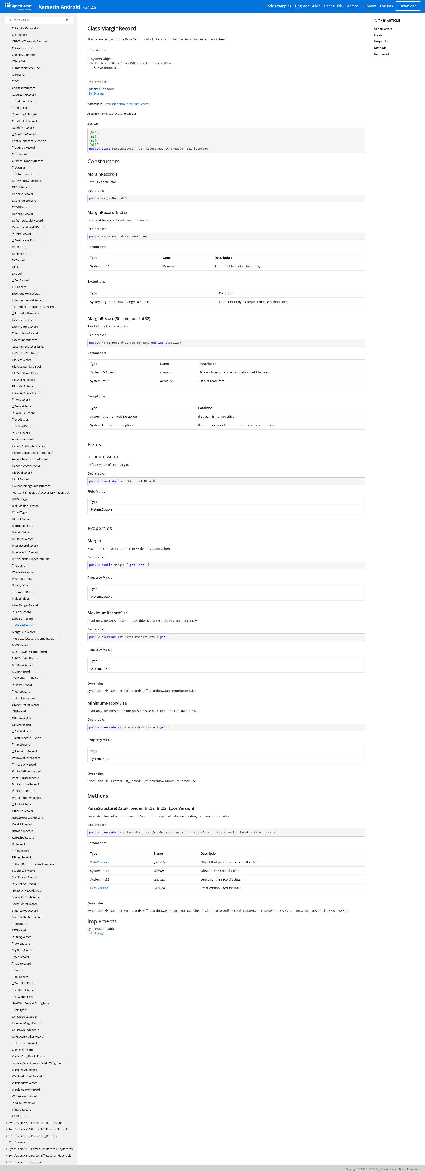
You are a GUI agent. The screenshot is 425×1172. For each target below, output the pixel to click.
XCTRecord (19, 1116)
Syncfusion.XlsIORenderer (26, 1162)
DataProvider (23, 174)
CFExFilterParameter (25, 28)
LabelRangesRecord (25, 605)
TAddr (18, 970)
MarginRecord (23, 625)
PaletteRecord (23, 731)
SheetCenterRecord (25, 904)
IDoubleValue (21, 519)
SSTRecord (19, 930)
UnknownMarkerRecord (28, 1036)
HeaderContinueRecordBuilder (32, 453)
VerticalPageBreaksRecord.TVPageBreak (38, 1063)
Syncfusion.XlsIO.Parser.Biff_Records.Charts (37, 1123)
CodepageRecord (25, 101)
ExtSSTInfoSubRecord (26, 353)
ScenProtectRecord (24, 877)
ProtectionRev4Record (27, 798)
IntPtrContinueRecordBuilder (31, 559)
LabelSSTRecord (22, 618)
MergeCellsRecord (24, 632)
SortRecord (21, 924)
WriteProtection (25, 1103)
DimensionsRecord (26, 240)
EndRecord (21, 280)
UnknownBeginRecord (26, 1023)
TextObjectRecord (24, 990)
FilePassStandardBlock (27, 366)
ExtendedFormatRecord (28, 300)
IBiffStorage (19, 499)
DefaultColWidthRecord (27, 220)
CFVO (15, 81)
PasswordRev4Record (26, 758)
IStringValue (20, 585)
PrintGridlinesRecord (25, 778)
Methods (380, 48)
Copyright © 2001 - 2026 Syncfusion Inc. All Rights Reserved (381, 1169)
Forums (386, 6)
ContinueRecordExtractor (29, 141)
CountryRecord (24, 147)
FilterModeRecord (24, 386)
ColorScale (21, 108)
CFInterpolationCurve (26, 68)
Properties (381, 41)
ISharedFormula (22, 579)
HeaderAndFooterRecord (28, 446)
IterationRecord (24, 592)
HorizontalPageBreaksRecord (31, 486)
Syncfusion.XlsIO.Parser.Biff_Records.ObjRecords (41, 1149)
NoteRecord (22, 691)
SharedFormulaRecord (27, 897)
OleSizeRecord (21, 725)
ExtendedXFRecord (24, 320)
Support (369, 6)
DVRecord (18, 260)
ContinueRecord (25, 134)
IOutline (19, 565)
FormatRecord (24, 406)
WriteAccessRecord (24, 1096)
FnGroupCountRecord (26, 393)
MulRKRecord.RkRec (25, 678)
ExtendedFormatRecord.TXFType (34, 307)
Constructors (383, 29)
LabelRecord (22, 612)
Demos (353, 6)
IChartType (19, 512)
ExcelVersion (99, 888)
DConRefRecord (22, 214)
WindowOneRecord (25, 1070)
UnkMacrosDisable (24, 1017)
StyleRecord (22, 944)
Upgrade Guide (307, 6)
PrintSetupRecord (23, 791)
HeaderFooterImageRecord (30, 459)
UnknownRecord (25, 1043)
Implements (382, 54)
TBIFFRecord (20, 977)
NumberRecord (24, 698)
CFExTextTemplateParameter (31, 41)
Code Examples (278, 6)
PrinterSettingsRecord (26, 771)
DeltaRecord (22, 234)
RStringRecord (21, 857)
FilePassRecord (22, 360)
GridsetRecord (23, 426)
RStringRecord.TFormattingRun (33, 864)
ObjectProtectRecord (26, 705)
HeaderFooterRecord (26, 466)
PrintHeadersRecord (25, 784)
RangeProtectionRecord (27, 818)
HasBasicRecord (22, 439)
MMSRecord (20, 645)
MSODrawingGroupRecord (29, 652)
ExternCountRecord (25, 327)
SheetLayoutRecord (25, 910)
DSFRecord (19, 247)
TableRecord (22, 963)
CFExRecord (20, 35)
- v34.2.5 (88, 7)
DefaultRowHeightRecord (28, 227)
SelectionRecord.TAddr (27, 890)
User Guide (333, 6)
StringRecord (23, 937)
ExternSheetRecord (24, 340)
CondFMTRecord (23, 128)
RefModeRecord (22, 831)
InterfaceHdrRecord (25, 552)
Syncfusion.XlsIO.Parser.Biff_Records (127, 104)
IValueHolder (20, 599)
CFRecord (18, 75)
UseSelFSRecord (22, 1050)
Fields (378, 35)
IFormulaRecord (22, 526)
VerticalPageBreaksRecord (29, 1056)
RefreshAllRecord (23, 837)
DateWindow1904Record (28, 181)
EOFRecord (19, 287)
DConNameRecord (24, 201)
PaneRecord (22, 745)
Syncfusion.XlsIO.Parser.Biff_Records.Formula (38, 1129)
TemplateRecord (25, 983)
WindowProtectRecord (27, 1076)
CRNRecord (19, 154)
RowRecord (22, 851)
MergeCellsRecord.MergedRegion (34, 638)
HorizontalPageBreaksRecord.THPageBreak (41, 492)
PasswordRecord (25, 751)
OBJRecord (19, 711)
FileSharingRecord (24, 380)
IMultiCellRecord (23, 539)
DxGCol (17, 274)
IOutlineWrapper (23, 572)
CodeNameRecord (24, 94)
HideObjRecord (22, 473)
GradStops (21, 419)
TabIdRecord (20, 957)
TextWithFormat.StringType (30, 1003)
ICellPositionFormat (25, 506)
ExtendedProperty (26, 313)
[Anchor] (85, 161)
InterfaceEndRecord (25, 546)
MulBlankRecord (23, 665)
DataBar (19, 167)
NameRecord (23, 685)
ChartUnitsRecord (23, 88)
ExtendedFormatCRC (26, 293)
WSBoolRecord (21, 1109)
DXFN (15, 267)
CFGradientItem (22, 48)
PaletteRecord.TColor (26, 738)
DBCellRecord (21, 187)
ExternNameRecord (25, 333)
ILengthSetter (21, 532)
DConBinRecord (22, 194)
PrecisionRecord (25, 764)
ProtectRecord (24, 804)
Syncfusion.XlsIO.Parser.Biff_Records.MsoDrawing (33, 1139)
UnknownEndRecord (25, 1030)
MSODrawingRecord (25, 658)
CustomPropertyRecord (27, 161)
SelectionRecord (25, 884)
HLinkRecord (20, 479)
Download (408, 6)
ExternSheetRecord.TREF (28, 347)
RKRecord (18, 844)
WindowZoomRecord (26, 1090)
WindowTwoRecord (25, 1083)
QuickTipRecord (22, 811)
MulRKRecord (21, 672)
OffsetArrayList (22, 718)
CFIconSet (18, 61)
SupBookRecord (22, 950)
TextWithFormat (23, 997)
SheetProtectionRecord (27, 917)
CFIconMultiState (23, 55)
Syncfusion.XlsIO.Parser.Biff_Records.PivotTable (40, 1155)
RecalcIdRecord (22, 824)
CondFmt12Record (24, 121)
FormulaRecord (24, 413)
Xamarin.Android (59, 6)
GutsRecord (22, 433)
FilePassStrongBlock (25, 373)
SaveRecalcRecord (24, 871)
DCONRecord (20, 207)
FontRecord (22, 400)
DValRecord (19, 254)
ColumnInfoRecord (24, 114)
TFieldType (19, 1010)
